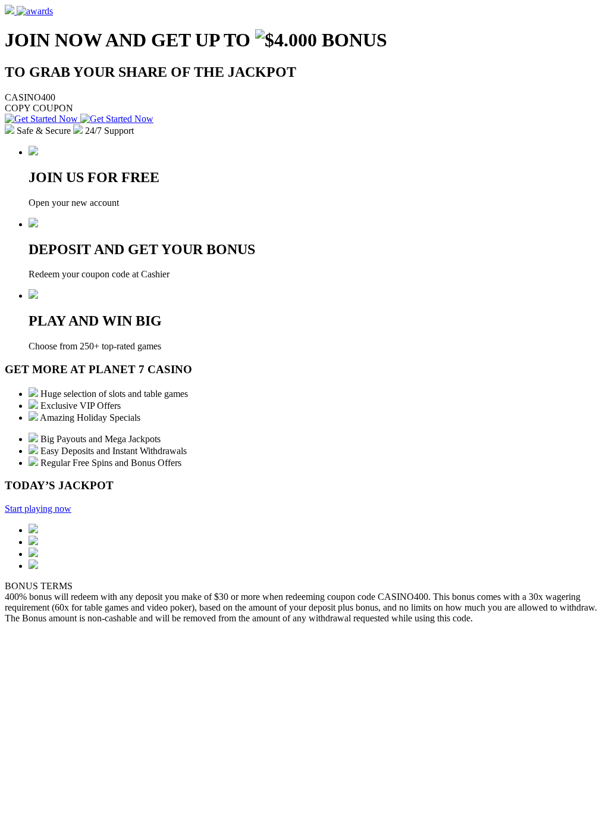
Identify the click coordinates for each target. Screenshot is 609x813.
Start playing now (38, 509)
